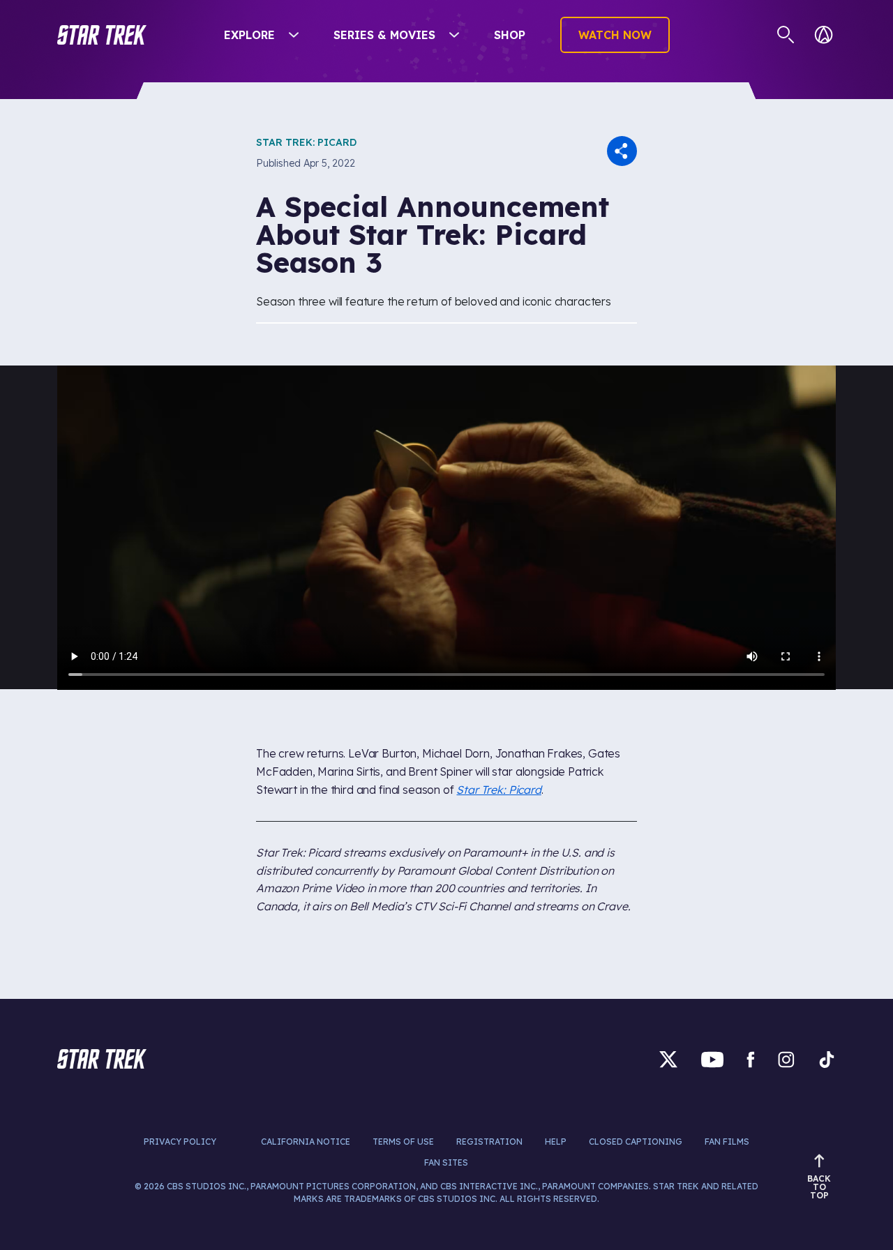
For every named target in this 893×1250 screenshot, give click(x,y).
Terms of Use (403, 1141)
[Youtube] (712, 1059)
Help (555, 1141)
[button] (102, 35)
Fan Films (727, 1141)
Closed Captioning (635, 1141)
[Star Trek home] (102, 1059)
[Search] (786, 35)
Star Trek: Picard (306, 142)
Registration (489, 1141)
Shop (509, 35)
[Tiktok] (827, 1059)
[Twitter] (668, 1059)
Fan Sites (446, 1162)
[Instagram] (786, 1059)
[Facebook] (750, 1059)
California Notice (305, 1141)
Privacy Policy (180, 1141)
